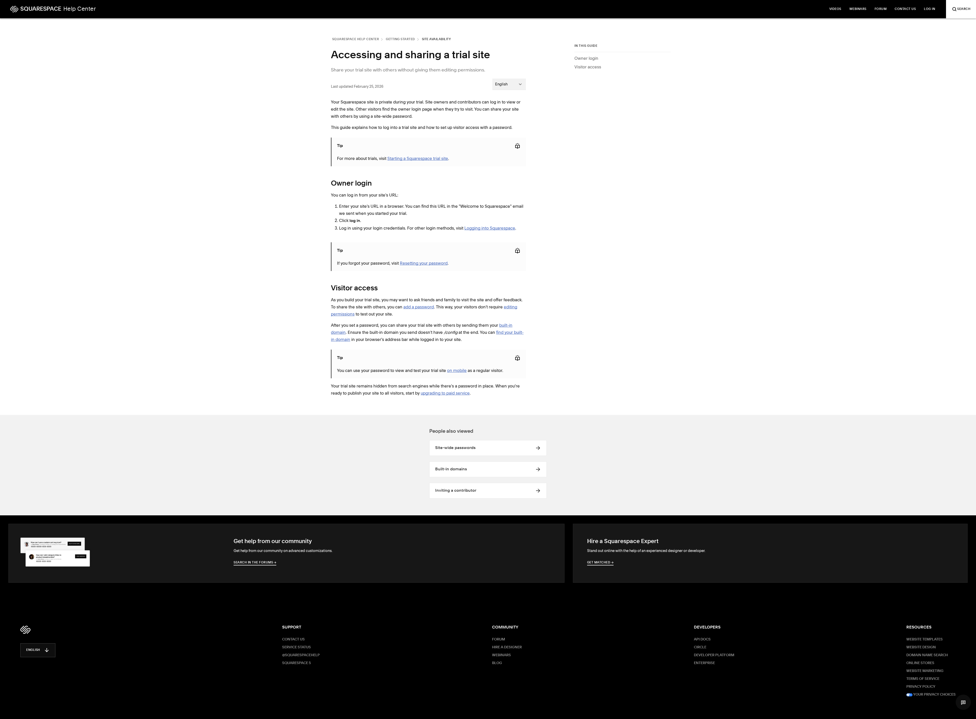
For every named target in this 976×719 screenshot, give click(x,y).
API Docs (702, 639)
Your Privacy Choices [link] (934, 694)
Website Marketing (924, 671)
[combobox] (509, 84)
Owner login (586, 58)
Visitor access (587, 66)
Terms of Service (922, 679)
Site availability (436, 39)
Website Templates (924, 639)
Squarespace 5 (296, 663)
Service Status (296, 647)
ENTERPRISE (704, 663)
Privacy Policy (920, 686)
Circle (700, 647)
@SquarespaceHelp (301, 655)
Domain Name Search (927, 655)
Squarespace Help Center (355, 39)
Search (963, 9)
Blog (497, 663)
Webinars (501, 655)
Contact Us (293, 639)
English (33, 650)
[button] (963, 702)
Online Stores (920, 663)
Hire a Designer (507, 647)
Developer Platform (714, 655)
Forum (498, 639)
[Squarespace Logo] (25, 630)
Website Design (921, 647)
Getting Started (400, 39)
